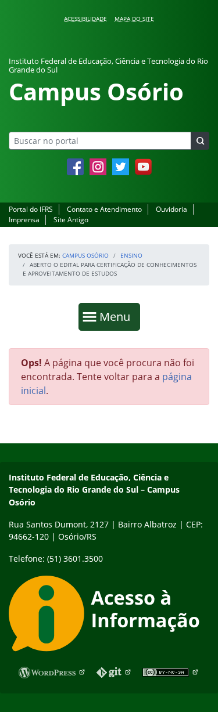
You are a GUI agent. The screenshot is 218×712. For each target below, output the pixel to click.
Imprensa (24, 220)
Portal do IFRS (31, 209)
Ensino (131, 255)
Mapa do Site (134, 19)
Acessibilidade (85, 19)
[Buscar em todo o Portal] (200, 141)
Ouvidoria (171, 209)
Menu (117, 316)
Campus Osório (85, 255)
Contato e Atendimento (104, 209)
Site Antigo (70, 220)
